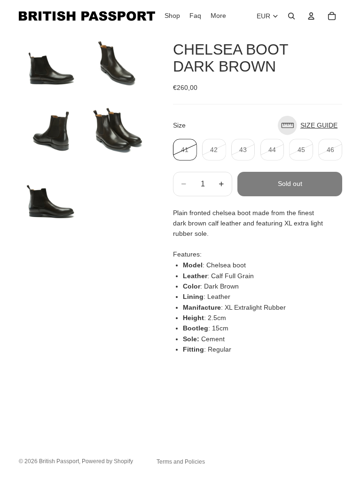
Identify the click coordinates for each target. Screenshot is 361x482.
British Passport (59, 461)
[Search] (291, 16)
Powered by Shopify (107, 461)
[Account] (311, 16)
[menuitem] (218, 16)
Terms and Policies (181, 461)
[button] (310, 125)
